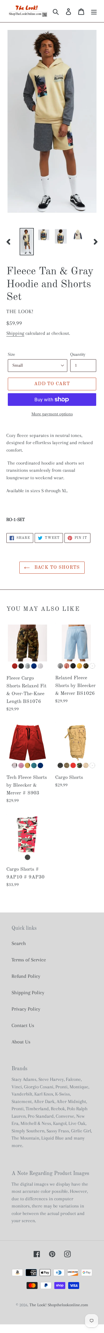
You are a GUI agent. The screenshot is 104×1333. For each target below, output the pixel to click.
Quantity (78, 354)
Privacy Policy (26, 1009)
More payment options (52, 414)
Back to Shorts (56, 567)
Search (19, 943)
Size (11, 354)
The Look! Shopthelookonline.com (58, 1304)
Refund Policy (26, 976)
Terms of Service (29, 960)
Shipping (15, 333)
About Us (21, 1042)
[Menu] (94, 11)
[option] (26, 242)
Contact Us (23, 1025)
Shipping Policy (28, 992)
